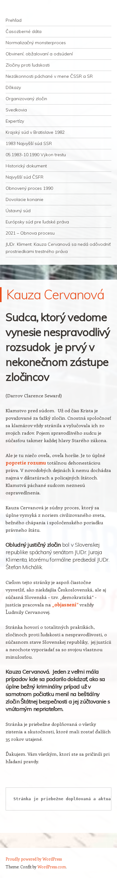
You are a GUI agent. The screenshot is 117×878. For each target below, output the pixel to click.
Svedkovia (16, 110)
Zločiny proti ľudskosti (28, 65)
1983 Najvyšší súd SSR (29, 143)
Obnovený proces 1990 (29, 188)
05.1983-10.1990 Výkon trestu (36, 154)
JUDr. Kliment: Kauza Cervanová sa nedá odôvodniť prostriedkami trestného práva (58, 247)
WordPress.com (51, 866)
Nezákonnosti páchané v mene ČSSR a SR (49, 76)
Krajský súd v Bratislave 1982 (35, 132)
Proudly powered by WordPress (34, 859)
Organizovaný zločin (26, 98)
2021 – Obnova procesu (30, 233)
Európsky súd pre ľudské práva (37, 222)
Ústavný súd (18, 210)
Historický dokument (26, 166)
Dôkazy (13, 87)
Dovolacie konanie (24, 199)
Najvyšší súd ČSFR (24, 177)
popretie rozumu (26, 463)
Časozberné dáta (23, 31)
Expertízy (15, 121)
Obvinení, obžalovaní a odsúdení (39, 54)
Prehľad (14, 20)
